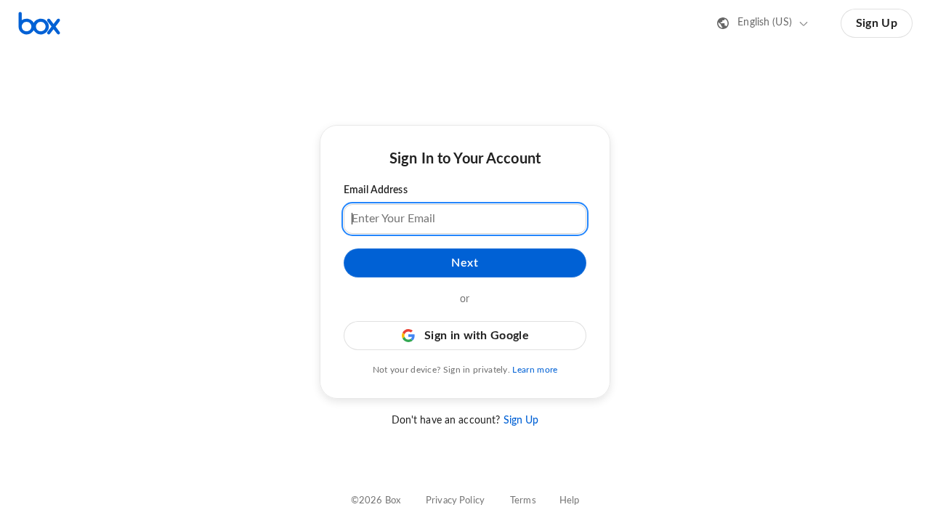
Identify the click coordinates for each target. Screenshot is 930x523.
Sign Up (876, 23)
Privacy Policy (455, 501)
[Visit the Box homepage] (39, 23)
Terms (523, 501)
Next (464, 263)
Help (569, 501)
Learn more (534, 369)
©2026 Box (375, 501)
